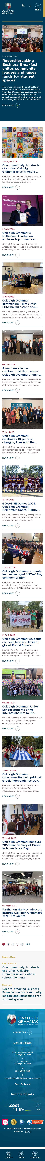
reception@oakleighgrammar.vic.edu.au (22, 1078)
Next (28, 944)
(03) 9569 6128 (22, 1071)
